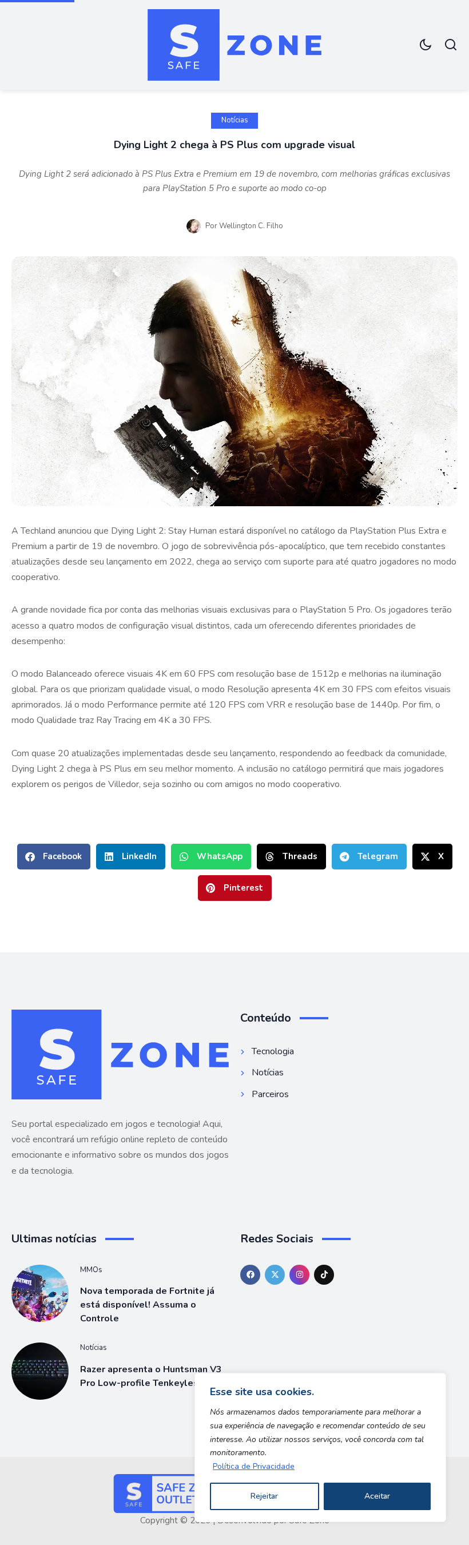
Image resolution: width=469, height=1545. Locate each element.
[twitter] (275, 1275)
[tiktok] (324, 1275)
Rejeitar (264, 1496)
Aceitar (377, 1496)
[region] (320, 1447)
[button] (53, 856)
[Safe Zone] (234, 45)
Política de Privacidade (254, 1466)
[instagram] (299, 1275)
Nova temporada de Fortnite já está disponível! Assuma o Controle (147, 1305)
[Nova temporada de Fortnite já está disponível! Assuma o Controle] (40, 1293)
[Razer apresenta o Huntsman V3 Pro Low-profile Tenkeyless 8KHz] (40, 1371)
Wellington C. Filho (251, 226)
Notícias (234, 120)
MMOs (91, 1270)
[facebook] (250, 1275)
